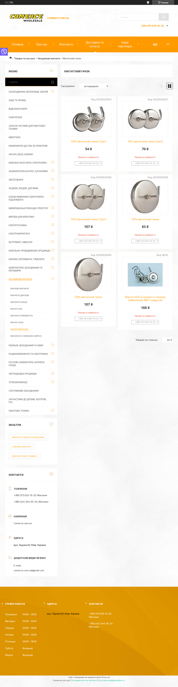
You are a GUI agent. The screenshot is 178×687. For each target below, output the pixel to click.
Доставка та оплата (95, 44)
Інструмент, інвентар (21, 242)
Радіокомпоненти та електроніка (28, 354)
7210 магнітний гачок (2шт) (88, 141)
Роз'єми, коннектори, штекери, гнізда (27, 364)
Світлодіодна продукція (23, 373)
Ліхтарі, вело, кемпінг (21, 154)
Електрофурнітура (19, 233)
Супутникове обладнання (24, 390)
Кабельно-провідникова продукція (29, 250)
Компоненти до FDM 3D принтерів (28, 145)
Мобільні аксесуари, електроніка (28, 162)
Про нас (41, 44)
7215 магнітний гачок (145, 219)
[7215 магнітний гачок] (145, 197)
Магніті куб (16, 309)
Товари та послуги (24, 58)
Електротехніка (18, 225)
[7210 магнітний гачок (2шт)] (88, 119)
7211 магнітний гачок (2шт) (145, 141)
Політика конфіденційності (111, 680)
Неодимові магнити (49, 58)
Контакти (66, 44)
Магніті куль (16, 322)
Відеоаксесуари (18, 108)
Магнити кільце (18, 302)
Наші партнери (125, 44)
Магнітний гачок (19, 329)
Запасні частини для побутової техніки (27, 127)
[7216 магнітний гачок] (88, 274)
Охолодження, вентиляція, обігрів (28, 91)
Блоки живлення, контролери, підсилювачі (26, 198)
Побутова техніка (19, 410)
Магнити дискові (19, 295)
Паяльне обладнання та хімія (26, 345)
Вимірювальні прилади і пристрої (28, 208)
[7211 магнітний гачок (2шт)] (145, 119)
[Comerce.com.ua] (26, 21)
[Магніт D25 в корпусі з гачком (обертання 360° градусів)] (145, 274)
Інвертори (14, 137)
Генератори (15, 117)
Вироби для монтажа (21, 216)
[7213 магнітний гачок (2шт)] (88, 197)
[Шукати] (164, 17)
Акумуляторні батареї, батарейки (28, 171)
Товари (13, 82)
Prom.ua (106, 677)
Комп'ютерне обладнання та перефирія (25, 269)
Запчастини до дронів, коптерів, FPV (27, 401)
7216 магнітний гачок (88, 296)
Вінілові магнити (19, 288)
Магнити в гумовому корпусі (26, 336)
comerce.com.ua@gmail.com (29, 570)
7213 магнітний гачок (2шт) (88, 219)
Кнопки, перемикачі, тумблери (26, 259)
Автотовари (16, 179)
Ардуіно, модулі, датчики (23, 188)
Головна (17, 44)
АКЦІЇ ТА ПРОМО (17, 100)
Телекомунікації (18, 382)
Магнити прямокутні (21, 315)
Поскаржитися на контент (84, 680)
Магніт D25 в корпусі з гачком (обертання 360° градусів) (145, 298)
